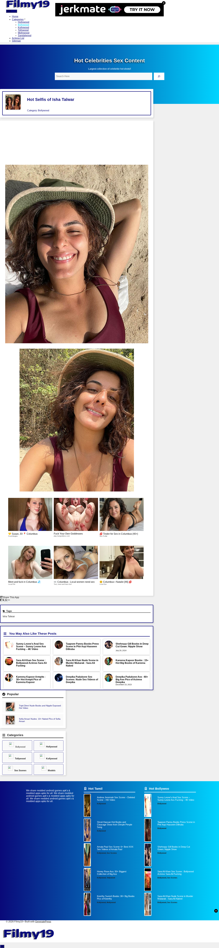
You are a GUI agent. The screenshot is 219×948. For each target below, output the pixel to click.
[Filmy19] (28, 8)
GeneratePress (43, 921)
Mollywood (23, 33)
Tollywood (23, 30)
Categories (18, 19)
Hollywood (23, 22)
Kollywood (23, 27)
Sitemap (16, 41)
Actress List (18, 38)
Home (15, 16)
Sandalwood (24, 35)
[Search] (159, 76)
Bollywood (23, 25)
